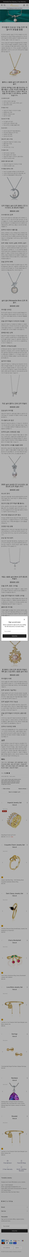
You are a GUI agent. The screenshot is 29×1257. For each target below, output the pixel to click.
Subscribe (14, 636)
